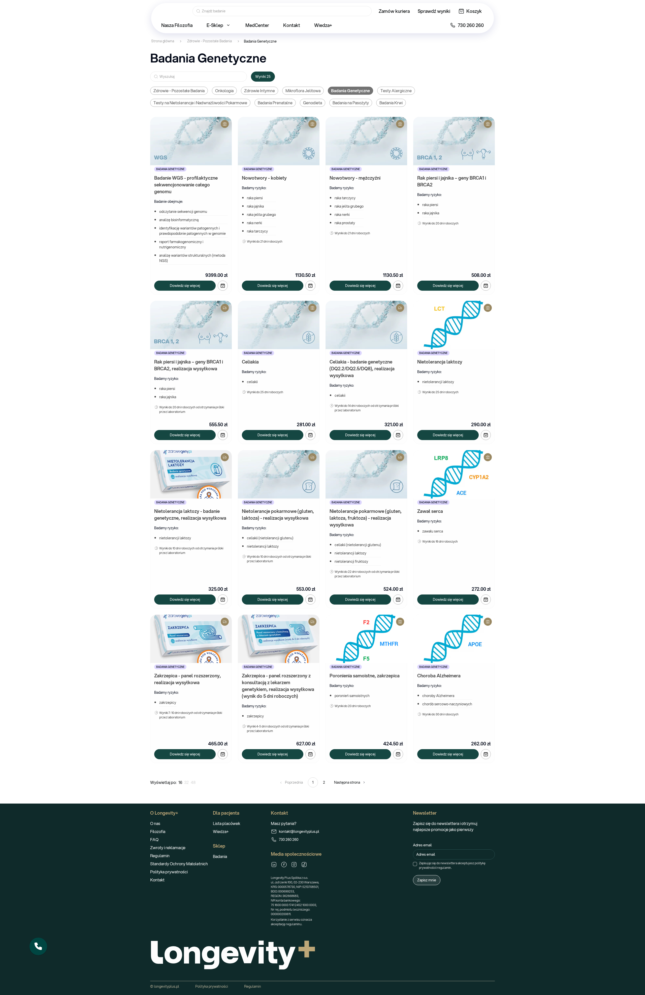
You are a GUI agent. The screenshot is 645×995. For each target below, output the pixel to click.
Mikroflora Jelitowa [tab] (302, 90)
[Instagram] (294, 864)
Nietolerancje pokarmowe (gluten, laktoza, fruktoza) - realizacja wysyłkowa (366, 518)
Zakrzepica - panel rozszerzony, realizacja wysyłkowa (188, 679)
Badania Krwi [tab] (391, 103)
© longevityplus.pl (164, 986)
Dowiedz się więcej (185, 285)
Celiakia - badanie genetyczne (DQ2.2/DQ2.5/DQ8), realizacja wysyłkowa (363, 368)
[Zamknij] (47, 938)
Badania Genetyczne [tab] (350, 90)
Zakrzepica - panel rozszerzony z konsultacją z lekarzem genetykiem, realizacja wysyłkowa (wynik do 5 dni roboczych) (278, 685)
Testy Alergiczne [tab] (396, 90)
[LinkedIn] (274, 864)
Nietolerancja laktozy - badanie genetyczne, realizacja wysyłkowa (190, 514)
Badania (220, 856)
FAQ (154, 839)
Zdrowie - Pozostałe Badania (209, 41)
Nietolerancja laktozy (439, 361)
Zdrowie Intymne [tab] (259, 90)
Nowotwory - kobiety (264, 178)
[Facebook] (284, 864)
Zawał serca (430, 511)
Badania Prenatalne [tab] (275, 103)
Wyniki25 (263, 76)
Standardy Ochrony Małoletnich (179, 864)
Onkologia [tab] (224, 90)
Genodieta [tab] (312, 103)
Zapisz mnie (426, 880)
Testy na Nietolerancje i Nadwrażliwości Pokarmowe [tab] (200, 103)
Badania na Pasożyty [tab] (351, 103)
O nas (155, 823)
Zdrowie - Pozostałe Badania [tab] (179, 90)
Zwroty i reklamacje (167, 847)
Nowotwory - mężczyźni (355, 178)
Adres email (422, 845)
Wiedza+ (221, 831)
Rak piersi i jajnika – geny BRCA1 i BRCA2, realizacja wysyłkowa (189, 365)
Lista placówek (226, 823)
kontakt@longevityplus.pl (299, 831)
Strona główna (162, 41)
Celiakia (250, 361)
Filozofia (157, 831)
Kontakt (157, 880)
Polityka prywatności (169, 872)
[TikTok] (304, 864)
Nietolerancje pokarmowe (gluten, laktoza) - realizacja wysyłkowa (278, 514)
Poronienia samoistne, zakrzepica (365, 675)
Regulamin (160, 855)
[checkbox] (415, 864)
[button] (38, 946)
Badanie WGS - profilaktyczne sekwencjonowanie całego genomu (186, 185)
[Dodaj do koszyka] (223, 286)
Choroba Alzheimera (439, 675)
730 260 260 (288, 839)
